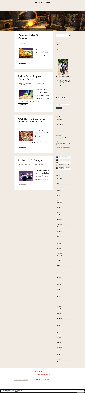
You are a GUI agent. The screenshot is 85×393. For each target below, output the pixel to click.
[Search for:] (63, 35)
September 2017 (59, 318)
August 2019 (59, 262)
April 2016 (58, 359)
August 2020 (59, 233)
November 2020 (60, 226)
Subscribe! (59, 107)
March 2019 (59, 274)
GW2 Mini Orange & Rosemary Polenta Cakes (61, 134)
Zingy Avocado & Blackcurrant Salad (40, 377)
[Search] (69, 35)
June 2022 (58, 185)
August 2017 (59, 320)
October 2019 (59, 258)
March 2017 (59, 332)
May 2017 (58, 328)
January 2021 (59, 221)
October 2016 (59, 344)
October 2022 (59, 178)
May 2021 (58, 212)
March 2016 (59, 361)
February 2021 (59, 219)
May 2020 (58, 241)
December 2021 (59, 197)
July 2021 (58, 207)
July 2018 (58, 294)
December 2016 (59, 340)
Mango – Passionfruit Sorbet (61, 141)
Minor (58, 47)
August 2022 (59, 180)
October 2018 (59, 287)
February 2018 (59, 306)
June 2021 (58, 209)
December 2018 (59, 282)
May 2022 (58, 188)
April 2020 (59, 243)
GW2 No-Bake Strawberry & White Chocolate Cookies (32, 120)
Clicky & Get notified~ (61, 97)
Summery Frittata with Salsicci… (63, 157)
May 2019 (58, 270)
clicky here (60, 85)
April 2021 (58, 214)
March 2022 (59, 190)
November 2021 (59, 200)
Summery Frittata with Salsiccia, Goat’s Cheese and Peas (63, 144)
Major (58, 44)
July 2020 (58, 236)
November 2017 (59, 313)
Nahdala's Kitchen (42, 2)
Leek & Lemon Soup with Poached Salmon (30, 78)
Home (31, 9)
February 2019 (59, 277)
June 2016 (58, 354)
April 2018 (58, 301)
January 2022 (59, 195)
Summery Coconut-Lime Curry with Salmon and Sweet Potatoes (62, 138)
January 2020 (59, 250)
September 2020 (60, 231)
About (54, 9)
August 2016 (59, 349)
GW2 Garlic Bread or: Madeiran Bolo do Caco (42, 374)
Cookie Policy (16, 391)
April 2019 (58, 272)
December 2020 (60, 224)
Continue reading (22, 64)
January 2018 (59, 308)
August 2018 (59, 291)
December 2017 (59, 311)
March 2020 (59, 246)
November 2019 (59, 255)
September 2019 (60, 260)
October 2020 (59, 229)
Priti (59, 156)
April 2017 (58, 330)
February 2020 (59, 248)
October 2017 (59, 315)
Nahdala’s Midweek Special (38, 9)
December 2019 (59, 253)
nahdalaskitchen (29, 83)
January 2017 (59, 337)
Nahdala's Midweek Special (39, 83)
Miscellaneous (59, 119)
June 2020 (58, 238)
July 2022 (58, 183)
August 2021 (59, 205)
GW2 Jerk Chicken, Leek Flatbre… (64, 165)
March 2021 (59, 217)
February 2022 (59, 193)
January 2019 (59, 279)
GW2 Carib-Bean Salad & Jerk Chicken (63, 147)
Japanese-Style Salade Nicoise (39, 383)
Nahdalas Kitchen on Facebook (21, 379)
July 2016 (58, 352)
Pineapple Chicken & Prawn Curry (28, 36)
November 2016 (59, 342)
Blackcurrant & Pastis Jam (30, 160)
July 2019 (58, 265)
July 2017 (58, 323)
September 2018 (60, 289)
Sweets (58, 49)
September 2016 (60, 347)
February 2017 (59, 335)
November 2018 (59, 284)
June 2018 (58, 296)
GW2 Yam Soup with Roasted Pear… (64, 168)
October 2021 (59, 202)
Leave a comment (23, 43)
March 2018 (59, 303)
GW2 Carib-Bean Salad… (63, 164)
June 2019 (58, 267)
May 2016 (58, 356)
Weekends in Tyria (48, 9)
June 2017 (58, 325)
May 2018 (58, 299)
